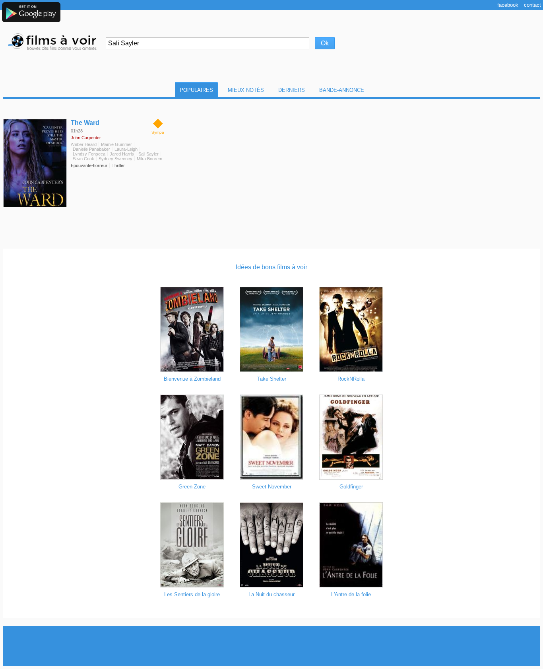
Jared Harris (122, 154)
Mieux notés (246, 90)
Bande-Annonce (341, 90)
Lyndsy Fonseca (89, 154)
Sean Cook (83, 158)
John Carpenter (86, 137)
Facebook (507, 5)
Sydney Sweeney (115, 158)
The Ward (85, 122)
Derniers (291, 90)
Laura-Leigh (126, 149)
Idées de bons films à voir (271, 267)
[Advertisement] (271, 646)
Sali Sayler (148, 154)
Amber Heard (84, 144)
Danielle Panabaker (91, 149)
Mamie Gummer (116, 144)
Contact (532, 5)
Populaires (196, 90)
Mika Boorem (149, 158)
